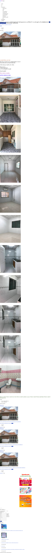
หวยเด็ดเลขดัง (2, 20)
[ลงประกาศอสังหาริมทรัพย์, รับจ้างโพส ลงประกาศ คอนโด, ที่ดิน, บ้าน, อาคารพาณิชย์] (2, 1)
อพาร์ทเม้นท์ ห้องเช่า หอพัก (5, 13)
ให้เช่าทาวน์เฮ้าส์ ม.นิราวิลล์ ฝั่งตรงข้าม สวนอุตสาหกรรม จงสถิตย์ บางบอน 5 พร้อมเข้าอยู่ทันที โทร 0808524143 (12, 467)
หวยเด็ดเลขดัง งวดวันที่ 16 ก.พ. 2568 (4, 539)
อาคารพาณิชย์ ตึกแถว (5, 11)
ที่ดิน (3, 10)
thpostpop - (1, 427)
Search (1, 521)
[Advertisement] (25, 54)
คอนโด (3, 9)
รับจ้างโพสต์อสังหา (3, 19)
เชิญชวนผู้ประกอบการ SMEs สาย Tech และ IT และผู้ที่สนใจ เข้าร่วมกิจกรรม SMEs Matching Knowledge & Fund (12, 530)
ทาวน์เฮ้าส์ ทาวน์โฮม (5, 12)
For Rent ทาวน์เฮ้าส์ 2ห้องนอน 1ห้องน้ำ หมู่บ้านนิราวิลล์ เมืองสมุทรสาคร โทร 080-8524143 (10, 421)
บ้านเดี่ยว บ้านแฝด (4, 8)
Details (12, 423)
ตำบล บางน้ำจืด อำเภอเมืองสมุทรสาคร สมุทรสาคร (5, 24)
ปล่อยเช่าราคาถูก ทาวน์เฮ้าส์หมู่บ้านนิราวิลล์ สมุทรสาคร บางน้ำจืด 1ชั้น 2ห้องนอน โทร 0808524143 (11, 444)
